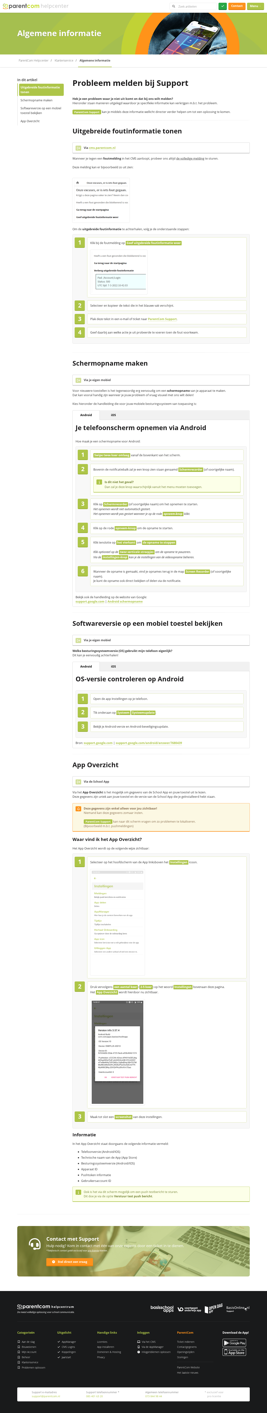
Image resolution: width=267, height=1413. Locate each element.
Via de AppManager (152, 1347)
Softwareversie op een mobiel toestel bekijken (41, 110)
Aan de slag (28, 1341)
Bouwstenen (29, 1347)
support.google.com (90, 601)
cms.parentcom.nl (102, 148)
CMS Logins (68, 1347)
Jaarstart (66, 1357)
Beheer (26, 1357)
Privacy (101, 1357)
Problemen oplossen (33, 1367)
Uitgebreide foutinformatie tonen (40, 89)
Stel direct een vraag (72, 1262)
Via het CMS (149, 1341)
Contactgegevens (187, 1347)
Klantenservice (64, 60)
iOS (113, 415)
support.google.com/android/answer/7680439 (149, 743)
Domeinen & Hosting (109, 1352)
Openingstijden (185, 1352)
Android (86, 415)
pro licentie (93, 1250)
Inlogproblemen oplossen (156, 1352)
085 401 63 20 (94, 1396)
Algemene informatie (95, 60)
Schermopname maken (36, 100)
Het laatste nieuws (187, 1372)
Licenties (102, 1341)
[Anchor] (185, 131)
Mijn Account (29, 1352)
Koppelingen (69, 1352)
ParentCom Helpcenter (33, 60)
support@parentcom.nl (46, 1396)
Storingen (182, 1357)
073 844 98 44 (153, 1396)
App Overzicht (30, 121)
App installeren (105, 1347)
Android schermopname (125, 601)
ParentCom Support (162, 319)
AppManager (69, 1341)
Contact (237, 6)
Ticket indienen (185, 1341)
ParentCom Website (188, 1367)
